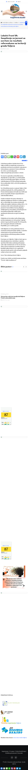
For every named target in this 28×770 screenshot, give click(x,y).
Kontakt (20, 753)
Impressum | (6, 751)
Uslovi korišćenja (21, 751)
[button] (23, 267)
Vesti (7, 294)
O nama (12, 751)
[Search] (26, 11)
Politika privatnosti (11, 753)
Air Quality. (6, 411)
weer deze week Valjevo (20, 737)
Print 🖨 (24, 160)
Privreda (3, 294)
